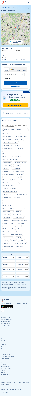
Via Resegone (19, 229)
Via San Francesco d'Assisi (10, 159)
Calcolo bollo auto (5, 348)
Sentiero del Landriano (17, 180)
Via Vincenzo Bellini (21, 136)
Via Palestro (24, 220)
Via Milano (18, 211)
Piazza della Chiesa (8, 151)
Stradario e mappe (5, 321)
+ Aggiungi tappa (15, 86)
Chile (27, 382)
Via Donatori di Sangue (16, 234)
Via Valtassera (6, 243)
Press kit (3, 372)
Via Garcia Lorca (7, 197)
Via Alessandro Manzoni (9, 203)
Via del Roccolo (20, 231)
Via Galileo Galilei (16, 168)
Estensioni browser (6, 366)
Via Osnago (6, 220)
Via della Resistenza (8, 231)
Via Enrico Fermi (7, 165)
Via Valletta (21, 240)
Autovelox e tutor (5, 325)
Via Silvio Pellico (20, 223)
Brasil (2, 384)
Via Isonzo (24, 177)
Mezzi (24, 69)
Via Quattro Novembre (18, 217)
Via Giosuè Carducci (8, 148)
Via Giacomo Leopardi (8, 185)
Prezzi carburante (5, 333)
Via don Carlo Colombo (9, 154)
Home (2, 7)
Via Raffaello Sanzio (8, 237)
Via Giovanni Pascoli (8, 223)
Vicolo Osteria (15, 220)
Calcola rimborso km (6, 346)
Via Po (12, 229)
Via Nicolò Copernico (8, 156)
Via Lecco (15, 182)
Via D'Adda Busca (7, 145)
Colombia (19, 382)
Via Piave (5, 226)
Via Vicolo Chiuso (20, 151)
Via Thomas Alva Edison (20, 162)
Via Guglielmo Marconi (8, 205)
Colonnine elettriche (6, 339)
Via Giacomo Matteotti (8, 208)
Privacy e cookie (5, 374)
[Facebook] (2, 310)
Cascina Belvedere (8, 139)
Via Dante (18, 156)
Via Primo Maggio (7, 200)
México (14, 382)
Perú (24, 382)
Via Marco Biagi (19, 139)
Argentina (8, 382)
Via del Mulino (6, 217)
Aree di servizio (5, 341)
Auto (6, 69)
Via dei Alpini (6, 133)
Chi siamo (3, 364)
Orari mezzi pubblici (6, 327)
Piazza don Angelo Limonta (10, 191)
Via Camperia (18, 145)
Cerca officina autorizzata (7, 356)
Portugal (7, 384)
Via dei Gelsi (20, 174)
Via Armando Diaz (7, 162)
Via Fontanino (17, 165)
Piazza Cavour (19, 148)
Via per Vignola (19, 246)
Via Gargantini (6, 171)
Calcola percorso (5, 317)
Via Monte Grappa (15, 177)
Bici (12, 69)
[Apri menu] (28, 2)
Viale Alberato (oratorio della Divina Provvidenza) (12, 130)
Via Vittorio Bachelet (8, 136)
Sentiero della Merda (8, 211)
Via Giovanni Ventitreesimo (19, 243)
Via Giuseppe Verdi (8, 246)
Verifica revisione (5, 354)
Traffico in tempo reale (6, 319)
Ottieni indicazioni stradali (15, 83)
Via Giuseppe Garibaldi (18, 171)
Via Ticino (5, 240)
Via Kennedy (6, 180)
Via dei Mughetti (17, 214)
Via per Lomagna (7, 194)
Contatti (3, 370)
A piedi (18, 69)
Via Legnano (23, 182)
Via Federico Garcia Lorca (20, 194)
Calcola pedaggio (5, 323)
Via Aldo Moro (6, 214)
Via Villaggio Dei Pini (16, 226)
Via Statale (18, 237)
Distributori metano (5, 335)
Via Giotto (5, 177)
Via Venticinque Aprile (17, 133)
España (3, 382)
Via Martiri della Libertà (9, 188)
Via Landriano (6, 182)
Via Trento (13, 240)
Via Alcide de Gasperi (8, 174)
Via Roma (5, 234)
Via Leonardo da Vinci (8, 249)
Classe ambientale (5, 358)
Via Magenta (17, 197)
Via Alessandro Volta (22, 249)
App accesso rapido (6, 368)
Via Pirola (5, 229)
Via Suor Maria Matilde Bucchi (10, 142)
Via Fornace (6, 168)
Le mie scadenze (5, 350)
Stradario (7, 7)
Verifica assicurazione (6, 352)
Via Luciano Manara (19, 200)
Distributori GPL (5, 337)
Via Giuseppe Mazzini (22, 208)
